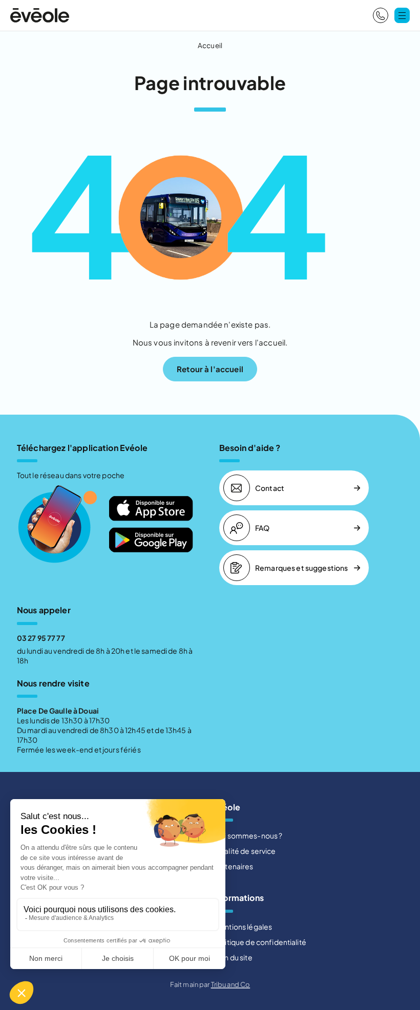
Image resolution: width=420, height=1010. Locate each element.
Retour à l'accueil (210, 369)
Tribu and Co (230, 984)
